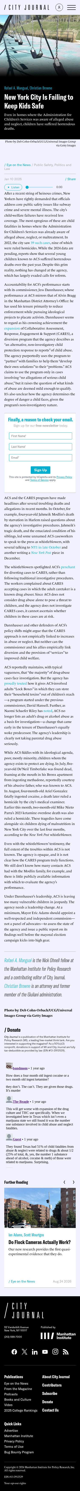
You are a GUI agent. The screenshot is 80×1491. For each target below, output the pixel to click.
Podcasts (11, 1394)
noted (48, 710)
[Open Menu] (71, 7)
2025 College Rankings (21, 1410)
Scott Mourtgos (34, 1234)
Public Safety (43, 165)
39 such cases (40, 242)
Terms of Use (13, 1447)
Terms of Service (39, 480)
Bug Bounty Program (19, 1452)
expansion (12, 328)
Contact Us (50, 1410)
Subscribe (49, 1393)
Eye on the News (23, 1281)
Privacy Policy (64, 477)
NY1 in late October (46, 547)
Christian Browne (41, 88)
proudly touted (15, 683)
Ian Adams (15, 1234)
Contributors (52, 1385)
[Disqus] (40, 1114)
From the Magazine (18, 1389)
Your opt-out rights (15, 1483)
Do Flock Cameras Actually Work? (40, 1242)
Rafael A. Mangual (16, 88)
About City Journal (56, 1376)
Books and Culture (17, 1399)
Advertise (11, 1431)
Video (8, 1405)
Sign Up (40, 470)
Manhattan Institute (18, 1436)
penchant (68, 566)
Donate (13, 1029)
